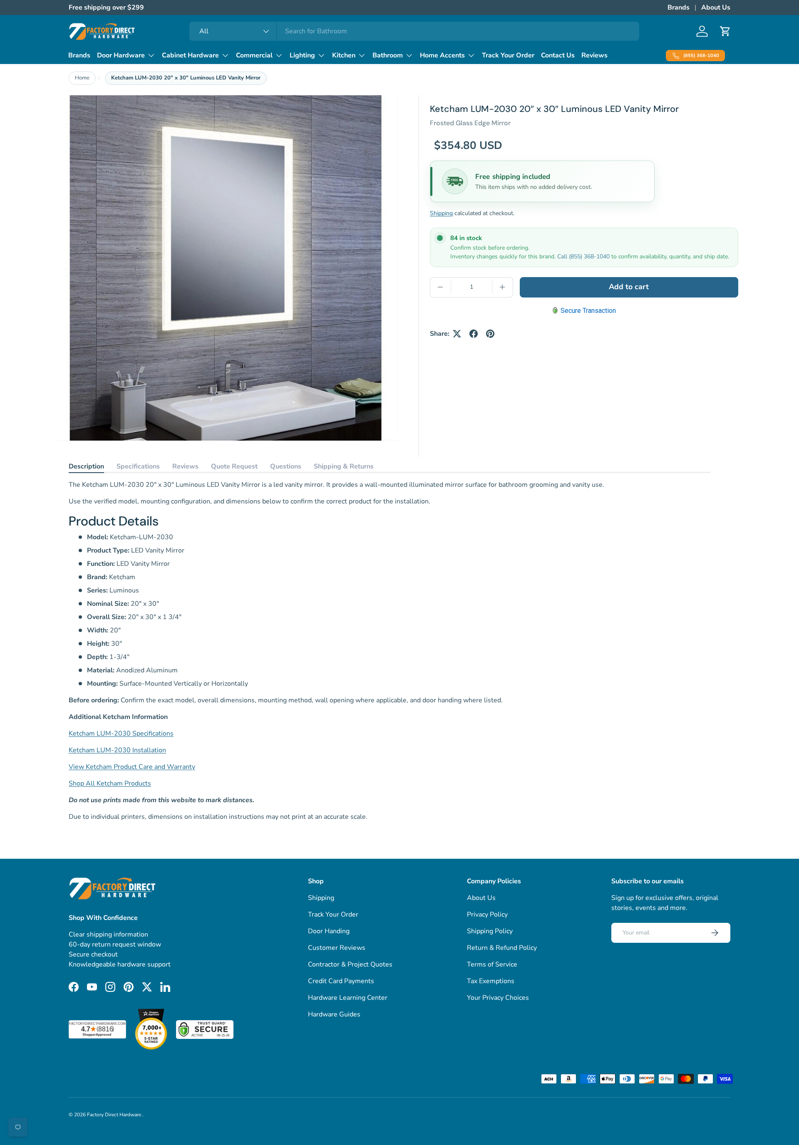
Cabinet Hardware (190, 55)
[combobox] (414, 31)
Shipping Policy (490, 931)
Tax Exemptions (490, 981)
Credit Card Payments (341, 981)
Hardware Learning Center (347, 997)
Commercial (254, 55)
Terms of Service (492, 964)
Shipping (441, 213)
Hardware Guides (334, 1014)
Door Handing (329, 931)
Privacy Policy (487, 914)
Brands (678, 7)
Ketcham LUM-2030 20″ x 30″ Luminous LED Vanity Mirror (186, 78)
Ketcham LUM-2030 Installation (117, 750)
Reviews (594, 55)
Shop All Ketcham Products (110, 783)
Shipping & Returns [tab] (344, 466)
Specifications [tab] (138, 466)
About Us (715, 7)
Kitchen (343, 55)
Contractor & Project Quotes (350, 964)
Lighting (302, 55)
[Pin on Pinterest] (490, 333)
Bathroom (387, 55)
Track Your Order (508, 55)
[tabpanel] (389, 651)
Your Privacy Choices (498, 997)
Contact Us (558, 55)
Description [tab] (86, 466)
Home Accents (442, 55)
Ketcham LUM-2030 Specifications (121, 733)
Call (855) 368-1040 (583, 256)
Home (82, 78)
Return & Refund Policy (502, 947)
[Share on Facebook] (473, 333)
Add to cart (629, 287)
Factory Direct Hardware (114, 1114)
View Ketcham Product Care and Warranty (132, 766)
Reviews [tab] (185, 466)
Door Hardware (121, 55)
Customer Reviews (336, 947)
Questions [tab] (285, 466)
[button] (725, 31)
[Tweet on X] (457, 333)
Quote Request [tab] (234, 466)
